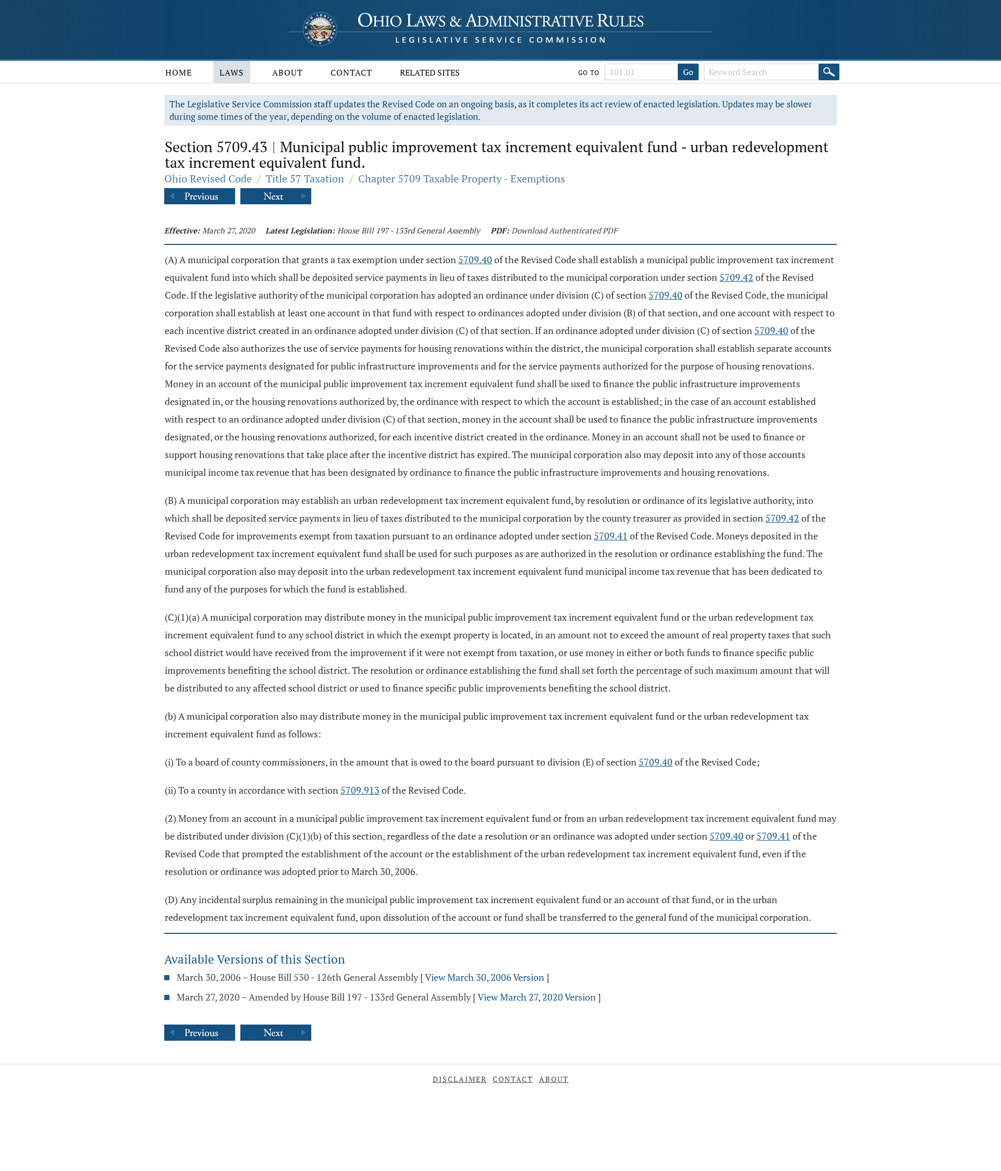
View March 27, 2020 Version (537, 997)
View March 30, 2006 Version (484, 977)
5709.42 (736, 277)
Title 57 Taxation (305, 178)
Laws (231, 72)
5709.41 (611, 535)
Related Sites (430, 72)
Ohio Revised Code (208, 178)
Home (178, 72)
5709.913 (360, 790)
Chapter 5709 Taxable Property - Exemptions (461, 178)
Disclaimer (460, 1079)
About (287, 72)
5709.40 (475, 259)
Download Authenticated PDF (564, 230)
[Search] (829, 72)
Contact (351, 72)
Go (688, 72)
